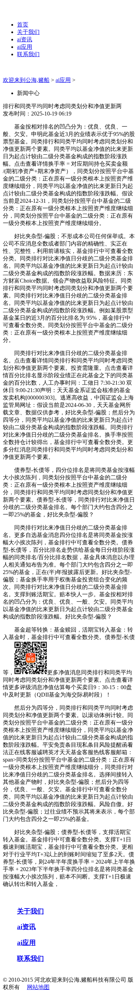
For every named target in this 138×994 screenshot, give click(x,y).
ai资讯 (24, 39)
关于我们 (28, 32)
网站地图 (38, 987)
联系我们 (28, 54)
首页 (22, 25)
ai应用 (24, 47)
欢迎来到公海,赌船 (26, 80)
